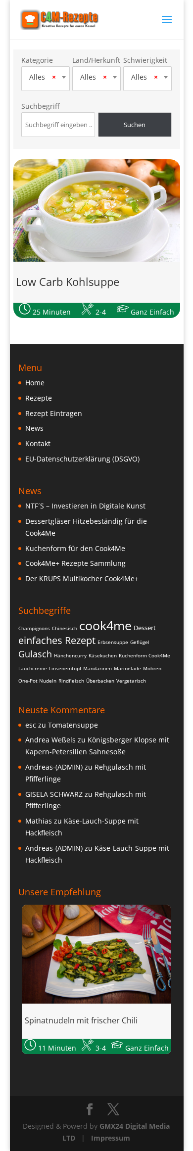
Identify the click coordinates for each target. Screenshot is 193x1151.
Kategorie (37, 60)
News (34, 428)
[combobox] (45, 77)
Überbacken (100, 680)
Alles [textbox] (42, 77)
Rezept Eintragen (53, 413)
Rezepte (38, 398)
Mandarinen (97, 668)
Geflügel (139, 642)
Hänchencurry (70, 655)
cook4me (105, 625)
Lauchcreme (32, 668)
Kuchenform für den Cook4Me (75, 548)
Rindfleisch (71, 680)
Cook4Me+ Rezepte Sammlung (75, 563)
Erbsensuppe (112, 642)
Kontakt (37, 443)
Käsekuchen (103, 655)
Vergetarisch (131, 680)
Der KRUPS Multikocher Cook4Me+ (82, 578)
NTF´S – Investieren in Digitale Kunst (85, 505)
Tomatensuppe (73, 725)
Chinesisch (64, 628)
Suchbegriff (40, 106)
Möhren (152, 668)
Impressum (110, 1138)
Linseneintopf (65, 668)
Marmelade (127, 668)
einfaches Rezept (57, 640)
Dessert (145, 628)
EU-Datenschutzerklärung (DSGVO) (82, 458)
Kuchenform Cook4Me (144, 655)
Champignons (34, 628)
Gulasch (35, 654)
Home (35, 382)
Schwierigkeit (145, 60)
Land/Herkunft (96, 60)
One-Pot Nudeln (37, 680)
